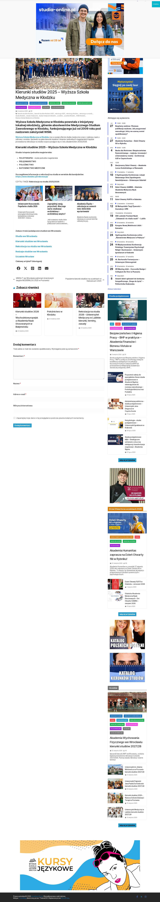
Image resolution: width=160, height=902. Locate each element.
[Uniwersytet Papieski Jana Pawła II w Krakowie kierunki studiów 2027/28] (115, 784)
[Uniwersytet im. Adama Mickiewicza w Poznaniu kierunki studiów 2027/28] (115, 770)
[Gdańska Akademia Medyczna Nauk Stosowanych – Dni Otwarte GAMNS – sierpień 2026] (115, 600)
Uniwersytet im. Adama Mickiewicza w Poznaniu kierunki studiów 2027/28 (134, 769)
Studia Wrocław (116, 728)
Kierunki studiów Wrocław (133, 716)
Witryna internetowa (22, 405)
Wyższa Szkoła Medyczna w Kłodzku (27, 118)
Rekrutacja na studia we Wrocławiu (34, 246)
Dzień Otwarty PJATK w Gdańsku (128, 199)
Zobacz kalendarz (114, 289)
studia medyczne (32, 116)
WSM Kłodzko (80, 116)
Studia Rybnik (115, 545)
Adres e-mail (19, 394)
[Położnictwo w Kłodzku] (59, 294)
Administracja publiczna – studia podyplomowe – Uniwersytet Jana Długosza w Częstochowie (134, 406)
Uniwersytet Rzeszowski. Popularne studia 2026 (29, 205)
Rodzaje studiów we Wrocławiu (32, 251)
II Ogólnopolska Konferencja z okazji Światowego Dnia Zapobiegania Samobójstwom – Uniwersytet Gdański (130, 177)
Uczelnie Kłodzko (57, 107)
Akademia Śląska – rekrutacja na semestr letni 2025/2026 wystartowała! (86, 208)
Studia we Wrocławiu (26, 236)
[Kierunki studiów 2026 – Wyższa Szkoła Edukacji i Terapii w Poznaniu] (115, 799)
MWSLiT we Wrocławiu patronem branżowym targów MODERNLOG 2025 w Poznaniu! (35, 279)
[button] (18, 268)
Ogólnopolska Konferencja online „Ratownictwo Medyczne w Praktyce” (130, 236)
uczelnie (60, 116)
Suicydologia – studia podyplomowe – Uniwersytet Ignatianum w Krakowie (134, 424)
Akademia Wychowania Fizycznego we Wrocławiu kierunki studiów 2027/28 (126, 742)
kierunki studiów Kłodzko (25, 114)
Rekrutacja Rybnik (129, 541)
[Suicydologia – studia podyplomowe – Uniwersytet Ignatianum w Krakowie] (115, 425)
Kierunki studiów (22, 103)
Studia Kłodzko (21, 107)
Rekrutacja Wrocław (117, 724)
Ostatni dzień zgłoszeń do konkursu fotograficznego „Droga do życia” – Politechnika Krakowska (129, 281)
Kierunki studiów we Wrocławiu (32, 241)
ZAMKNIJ (156, 4)
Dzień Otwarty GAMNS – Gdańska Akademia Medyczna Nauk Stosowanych (128, 189)
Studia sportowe (132, 724)
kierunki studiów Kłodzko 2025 (44, 114)
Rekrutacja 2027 (122, 720)
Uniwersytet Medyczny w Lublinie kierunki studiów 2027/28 (134, 812)
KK (126, 750)
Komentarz (19, 356)
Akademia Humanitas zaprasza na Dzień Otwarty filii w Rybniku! (126, 555)
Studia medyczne (34, 107)
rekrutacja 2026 (116, 541)
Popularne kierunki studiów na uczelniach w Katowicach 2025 (83, 280)
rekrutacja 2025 (55, 103)
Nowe (118, 324)
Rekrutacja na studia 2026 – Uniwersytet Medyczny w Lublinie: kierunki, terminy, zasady (90, 317)
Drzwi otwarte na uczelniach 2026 (121, 537)
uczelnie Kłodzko (69, 116)
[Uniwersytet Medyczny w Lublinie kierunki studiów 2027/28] (115, 813)
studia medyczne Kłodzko (47, 116)
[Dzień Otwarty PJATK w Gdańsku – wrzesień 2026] (115, 584)
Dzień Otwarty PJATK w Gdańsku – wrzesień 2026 (135, 583)
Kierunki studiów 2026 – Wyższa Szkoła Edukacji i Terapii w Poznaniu (134, 797)
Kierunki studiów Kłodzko (38, 103)
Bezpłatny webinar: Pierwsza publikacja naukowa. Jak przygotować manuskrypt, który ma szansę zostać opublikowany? (130, 130)
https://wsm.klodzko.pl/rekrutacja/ (32, 176)
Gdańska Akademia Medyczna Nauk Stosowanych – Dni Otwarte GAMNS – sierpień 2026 (132, 598)
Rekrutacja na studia (84, 103)
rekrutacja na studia (85, 114)
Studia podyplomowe (129, 324)
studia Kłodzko (20, 116)
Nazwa (17, 383)
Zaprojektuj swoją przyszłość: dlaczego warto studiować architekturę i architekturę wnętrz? (56, 209)
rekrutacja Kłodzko (69, 103)
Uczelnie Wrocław (25, 256)
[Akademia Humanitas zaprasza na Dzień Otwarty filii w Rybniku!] (127, 523)
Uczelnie (46, 107)
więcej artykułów (127, 460)
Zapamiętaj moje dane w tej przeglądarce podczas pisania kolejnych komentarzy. (50, 418)
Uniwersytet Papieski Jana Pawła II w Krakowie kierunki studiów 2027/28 (134, 783)
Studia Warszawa (130, 328)
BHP (112, 324)
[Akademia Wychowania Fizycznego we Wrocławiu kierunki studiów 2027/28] (127, 702)
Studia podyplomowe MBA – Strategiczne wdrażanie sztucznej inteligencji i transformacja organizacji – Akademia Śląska (135, 443)
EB (31, 111)
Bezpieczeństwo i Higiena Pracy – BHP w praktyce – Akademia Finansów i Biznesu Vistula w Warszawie (126, 342)
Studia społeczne (116, 328)
